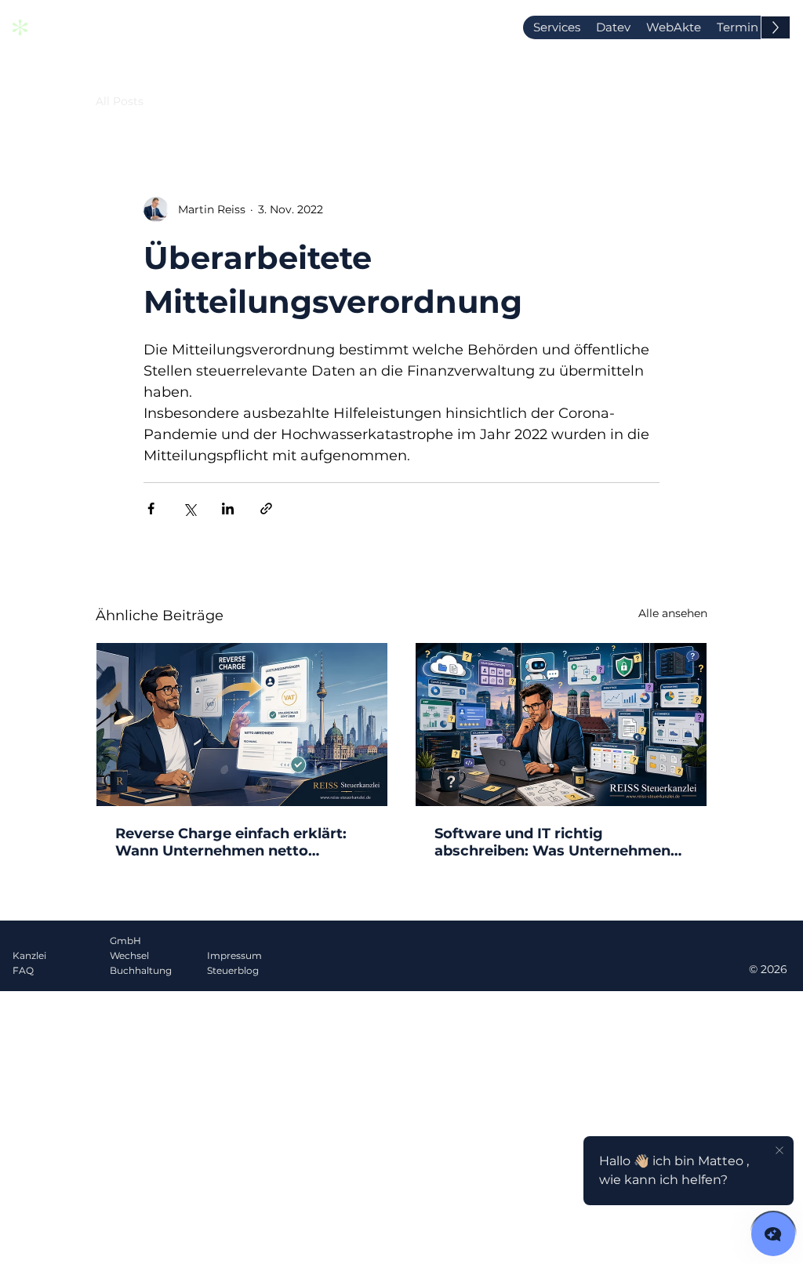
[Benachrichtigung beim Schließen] (779, 1151)
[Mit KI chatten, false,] (773, 1234)
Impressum (234, 955)
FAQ (23, 970)
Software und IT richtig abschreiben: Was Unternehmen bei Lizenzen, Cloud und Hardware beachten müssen (559, 842)
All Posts (120, 101)
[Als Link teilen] (266, 508)
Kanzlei (29, 955)
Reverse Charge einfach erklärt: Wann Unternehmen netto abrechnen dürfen (231, 842)
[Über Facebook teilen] (151, 508)
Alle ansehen (672, 613)
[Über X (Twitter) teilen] (189, 508)
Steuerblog (233, 970)
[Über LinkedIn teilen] (227, 508)
